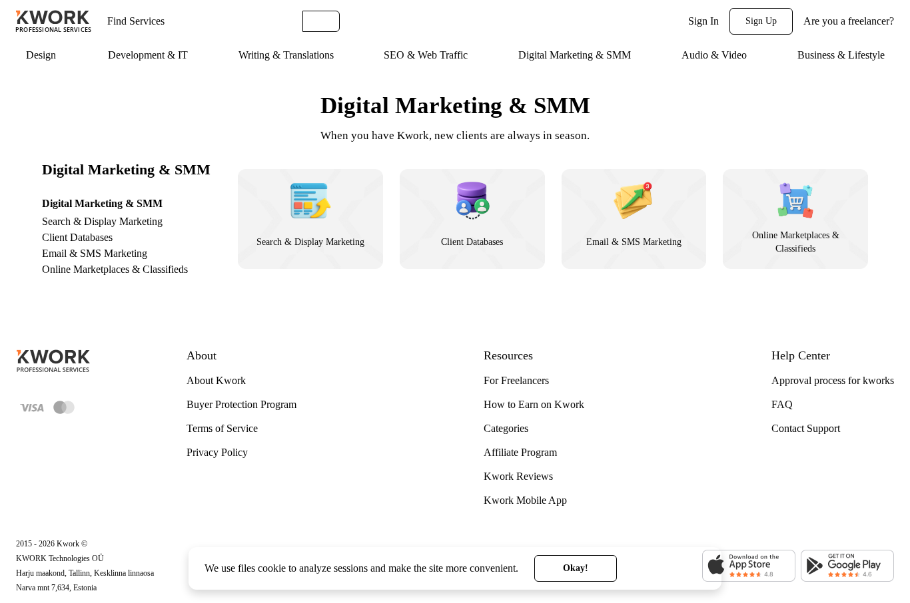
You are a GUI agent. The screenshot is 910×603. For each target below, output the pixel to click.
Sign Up (761, 21)
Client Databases (77, 237)
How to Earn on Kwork (534, 404)
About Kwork (216, 380)
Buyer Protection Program (241, 404)
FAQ (782, 404)
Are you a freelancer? (848, 21)
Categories (506, 428)
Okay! (575, 568)
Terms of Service (222, 428)
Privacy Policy (217, 452)
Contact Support (805, 428)
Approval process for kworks (832, 380)
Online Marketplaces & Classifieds (115, 269)
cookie (272, 568)
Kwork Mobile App (525, 500)
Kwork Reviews (518, 476)
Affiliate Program (520, 452)
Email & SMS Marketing (94, 253)
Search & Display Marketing (102, 221)
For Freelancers (516, 380)
